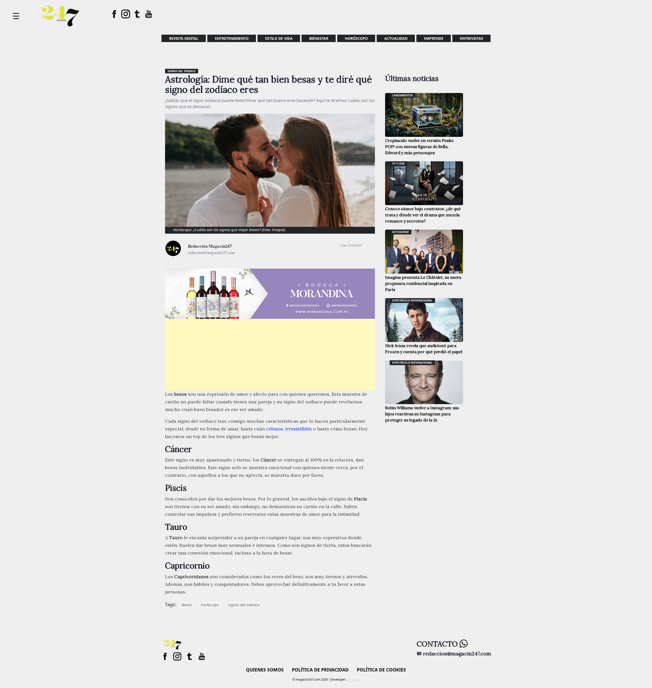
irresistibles (299, 429)
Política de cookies (381, 670)
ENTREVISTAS (471, 38)
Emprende (433, 38)
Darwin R (352, 679)
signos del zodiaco (244, 604)
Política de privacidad (320, 670)
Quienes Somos (265, 670)
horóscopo (210, 604)
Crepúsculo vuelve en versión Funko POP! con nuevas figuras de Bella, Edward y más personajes (419, 146)
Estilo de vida (279, 38)
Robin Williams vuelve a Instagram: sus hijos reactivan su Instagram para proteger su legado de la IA (422, 413)
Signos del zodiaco (182, 71)
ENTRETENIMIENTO (232, 38)
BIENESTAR (318, 38)
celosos (274, 429)
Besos (187, 604)
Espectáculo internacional (412, 300)
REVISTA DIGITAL (183, 38)
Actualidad (396, 38)
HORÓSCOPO (356, 38)
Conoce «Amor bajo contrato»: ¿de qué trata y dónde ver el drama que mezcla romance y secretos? (422, 214)
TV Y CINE (398, 163)
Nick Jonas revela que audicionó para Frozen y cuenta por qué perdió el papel (423, 348)
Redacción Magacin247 (210, 246)
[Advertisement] (270, 354)
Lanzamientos (402, 95)
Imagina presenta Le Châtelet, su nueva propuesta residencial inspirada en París (423, 283)
